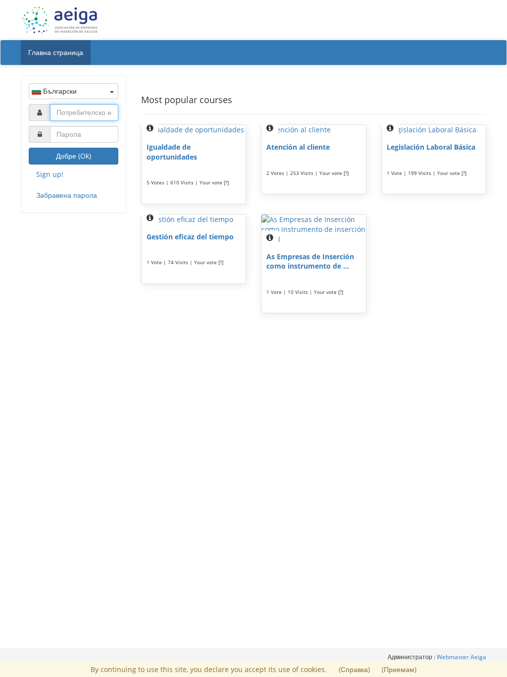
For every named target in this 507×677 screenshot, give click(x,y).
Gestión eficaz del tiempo (190, 236)
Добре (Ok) (73, 156)
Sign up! (49, 174)
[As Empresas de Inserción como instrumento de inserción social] (313, 229)
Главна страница (55, 52)
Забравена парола (66, 195)
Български (59, 91)
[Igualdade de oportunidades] (194, 130)
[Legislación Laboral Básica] (434, 130)
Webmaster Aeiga (461, 657)
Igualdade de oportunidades (172, 152)
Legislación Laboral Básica (431, 147)
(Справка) (355, 669)
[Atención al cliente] (313, 130)
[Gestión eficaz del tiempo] (194, 220)
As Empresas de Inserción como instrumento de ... (310, 261)
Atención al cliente (298, 147)
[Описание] (150, 128)
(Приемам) (399, 669)
